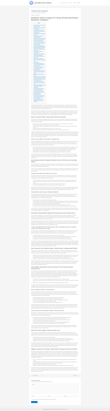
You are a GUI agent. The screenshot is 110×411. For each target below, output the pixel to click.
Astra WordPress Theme (63, 409)
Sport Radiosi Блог (37, 69)
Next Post (75, 375)
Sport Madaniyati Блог (37, 93)
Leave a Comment (34, 12)
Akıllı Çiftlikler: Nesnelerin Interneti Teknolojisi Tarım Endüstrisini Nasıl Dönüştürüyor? (39, 49)
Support (74, 2)
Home (67, 2)
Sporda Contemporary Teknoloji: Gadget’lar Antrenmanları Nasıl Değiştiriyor (39, 100)
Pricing (71, 2)
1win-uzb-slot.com (39, 121)
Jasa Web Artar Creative (42, 3)
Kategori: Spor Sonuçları (37, 94)
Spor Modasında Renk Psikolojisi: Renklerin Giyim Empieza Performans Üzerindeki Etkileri (39, 31)
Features (64, 2)
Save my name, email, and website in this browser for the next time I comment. (44, 399)
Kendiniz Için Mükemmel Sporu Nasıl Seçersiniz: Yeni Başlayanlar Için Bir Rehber (39, 71)
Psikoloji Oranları (36, 62)
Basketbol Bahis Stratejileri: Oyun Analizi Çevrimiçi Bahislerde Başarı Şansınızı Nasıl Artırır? (39, 64)
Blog (60, 2)
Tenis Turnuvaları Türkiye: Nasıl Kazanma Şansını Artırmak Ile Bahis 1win (39, 82)
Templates (78, 2)
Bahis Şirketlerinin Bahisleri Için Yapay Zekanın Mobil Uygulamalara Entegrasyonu (39, 86)
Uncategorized (39, 12)
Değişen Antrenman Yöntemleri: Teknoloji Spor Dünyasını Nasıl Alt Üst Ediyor (39, 59)
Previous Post (35, 375)
